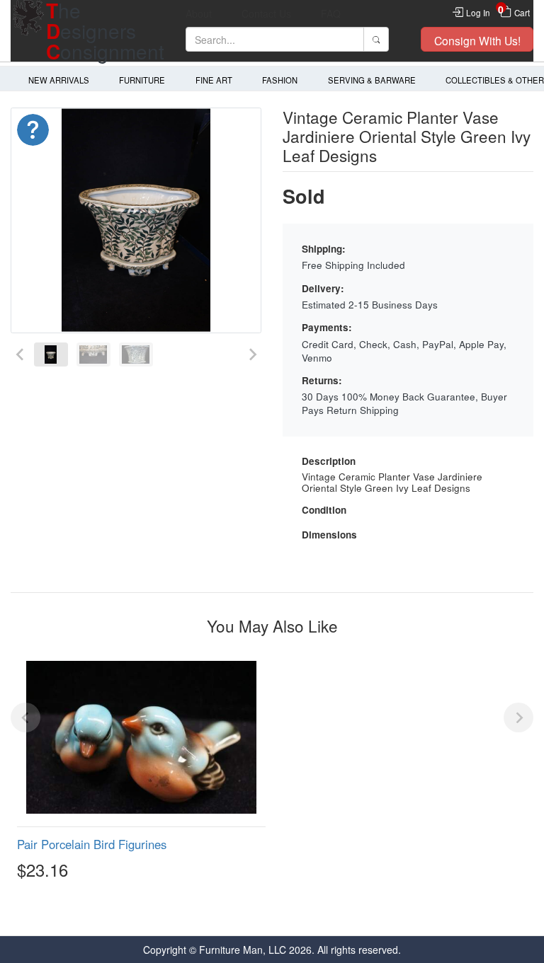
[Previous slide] (20, 354)
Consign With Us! (477, 40)
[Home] (28, 31)
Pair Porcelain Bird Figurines (91, 844)
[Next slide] (251, 354)
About (199, 13)
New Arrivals (58, 80)
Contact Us (266, 13)
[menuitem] (51, 354)
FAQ (331, 13)
